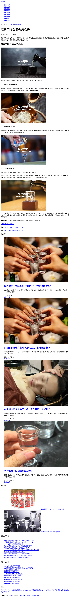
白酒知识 (7, 11)
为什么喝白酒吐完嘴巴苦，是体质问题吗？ (18, 554)
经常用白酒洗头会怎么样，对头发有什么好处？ (19, 542)
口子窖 (32, 590)
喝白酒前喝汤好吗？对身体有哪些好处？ (17, 557)
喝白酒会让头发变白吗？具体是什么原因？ (18, 555)
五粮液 (54, 590)
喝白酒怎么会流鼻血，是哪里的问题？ (16, 548)
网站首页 (7, 5)
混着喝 (65, 590)
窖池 (24, 590)
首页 (12, 24)
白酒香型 (7, 9)
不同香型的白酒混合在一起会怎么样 (52, 509)
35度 (10, 590)
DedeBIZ (10, 595)
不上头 (7, 590)
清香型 (17, 590)
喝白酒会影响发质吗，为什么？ (14, 552)
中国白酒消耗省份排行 (11, 572)
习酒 (45, 590)
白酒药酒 (7, 16)
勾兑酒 (7, 224)
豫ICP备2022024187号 (27, 595)
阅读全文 (7, 297)
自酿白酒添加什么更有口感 (14, 227)
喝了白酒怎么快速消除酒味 (13, 575)
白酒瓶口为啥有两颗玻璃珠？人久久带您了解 (19, 568)
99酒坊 (3, 1)
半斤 (8, 592)
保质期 (3, 224)
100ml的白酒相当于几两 (12, 566)
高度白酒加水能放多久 (11, 570)
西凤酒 (36, 590)
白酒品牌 (7, 7)
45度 (21, 590)
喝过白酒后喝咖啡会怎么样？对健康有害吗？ (19, 546)
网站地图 (36, 595)
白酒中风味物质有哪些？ (12, 583)
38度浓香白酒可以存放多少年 (13, 574)
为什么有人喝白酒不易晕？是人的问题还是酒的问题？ (21, 550)
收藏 (62, 590)
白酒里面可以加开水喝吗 (12, 577)
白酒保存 (7, 18)
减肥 (13, 590)
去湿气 (3, 590)
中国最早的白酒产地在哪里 (13, 579)
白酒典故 (7, 12)
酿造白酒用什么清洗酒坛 (12, 581)
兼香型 (58, 590)
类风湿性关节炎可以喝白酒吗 (14, 230)
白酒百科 (7, 20)
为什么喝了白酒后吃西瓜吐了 (13, 544)
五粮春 (49, 590)
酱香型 (11, 224)
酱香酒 (4, 592)
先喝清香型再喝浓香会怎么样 (50, 532)
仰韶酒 (28, 590)
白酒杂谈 (7, 14)
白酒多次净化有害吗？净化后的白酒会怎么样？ (19, 540)
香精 (40, 590)
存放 (43, 590)
